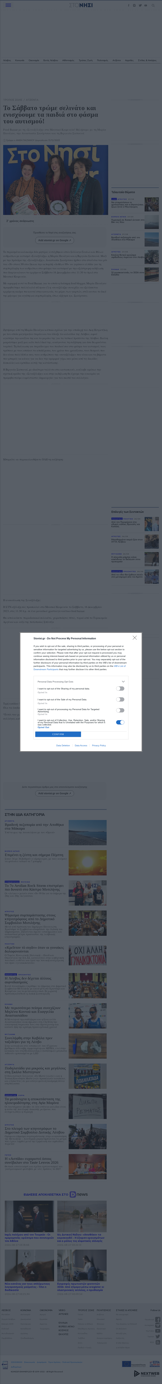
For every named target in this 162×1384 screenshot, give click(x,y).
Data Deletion (63, 745)
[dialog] (81, 692)
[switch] (120, 688)
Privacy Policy (99, 745)
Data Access (81, 745)
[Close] (136, 639)
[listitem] (81, 681)
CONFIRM (58, 734)
